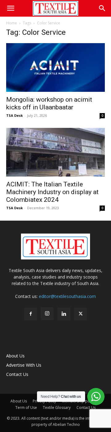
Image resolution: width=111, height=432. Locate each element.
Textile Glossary (57, 407)
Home (11, 23)
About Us (15, 356)
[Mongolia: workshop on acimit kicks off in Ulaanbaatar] (55, 67)
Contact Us (17, 374)
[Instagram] (47, 314)
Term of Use (26, 407)
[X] (80, 314)
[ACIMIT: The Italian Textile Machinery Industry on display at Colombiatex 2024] (55, 152)
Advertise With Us (23, 365)
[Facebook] (30, 314)
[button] (10, 8)
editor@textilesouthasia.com (67, 296)
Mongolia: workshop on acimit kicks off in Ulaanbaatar (49, 103)
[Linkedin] (64, 314)
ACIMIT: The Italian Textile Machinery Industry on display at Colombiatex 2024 (52, 192)
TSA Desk (14, 115)
